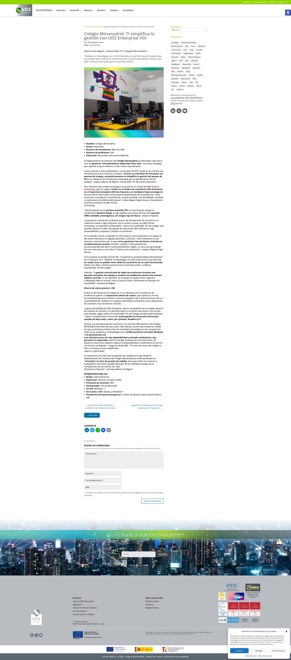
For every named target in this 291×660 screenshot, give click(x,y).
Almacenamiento (177, 46)
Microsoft (195, 61)
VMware (174, 86)
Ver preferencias (278, 651)
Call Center (201, 46)
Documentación (80, 611)
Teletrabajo (175, 82)
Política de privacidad (265, 656)
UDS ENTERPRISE (44, 10)
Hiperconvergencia (194, 57)
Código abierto (188, 53)
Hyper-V (174, 61)
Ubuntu (184, 82)
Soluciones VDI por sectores (85, 607)
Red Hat (191, 75)
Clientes (114, 10)
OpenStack (196, 68)
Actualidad (128, 10)
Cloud (192, 50)
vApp (191, 82)
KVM (180, 61)
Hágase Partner (152, 607)
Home (86, 27)
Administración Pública (188, 43)
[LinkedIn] (87, 430)
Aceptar (239, 651)
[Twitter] (92, 430)
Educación (174, 57)
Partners (101, 10)
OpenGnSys (175, 68)
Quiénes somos (259, 2)
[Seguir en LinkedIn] (173, 110)
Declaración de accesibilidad (176, 656)
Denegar (258, 651)
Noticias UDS (187, 64)
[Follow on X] (178, 110)
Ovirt (173, 71)
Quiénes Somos (152, 601)
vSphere (182, 86)
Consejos (199, 50)
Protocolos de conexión (178, 75)
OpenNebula (186, 68)
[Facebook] (103, 430)
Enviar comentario (152, 501)
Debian (198, 53)
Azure (193, 46)
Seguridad (174, 79)
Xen (172, 89)
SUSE (194, 79)
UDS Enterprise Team (95, 42)
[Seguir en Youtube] (184, 110)
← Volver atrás (92, 415)
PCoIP (188, 71)
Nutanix (196, 64)
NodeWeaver (175, 64)
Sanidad (200, 75)
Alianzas (88, 10)
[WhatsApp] (97, 430)
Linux (187, 61)
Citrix (185, 50)
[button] (288, 13)
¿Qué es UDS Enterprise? (83, 601)
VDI (197, 82)
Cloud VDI (74, 10)
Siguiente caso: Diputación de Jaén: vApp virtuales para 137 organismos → (147, 406)
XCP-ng (199, 86)
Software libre (185, 79)
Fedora (183, 57)
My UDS (272, 2)
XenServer (180, 89)
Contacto (246, 2)
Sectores (61, 10)
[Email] (108, 430)
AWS (186, 46)
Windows (191, 86)
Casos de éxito (95, 27)
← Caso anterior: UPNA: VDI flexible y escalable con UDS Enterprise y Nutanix (100, 406)
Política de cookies (251, 656)
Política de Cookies (154, 656)
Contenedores (176, 53)
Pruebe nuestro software (83, 614)
